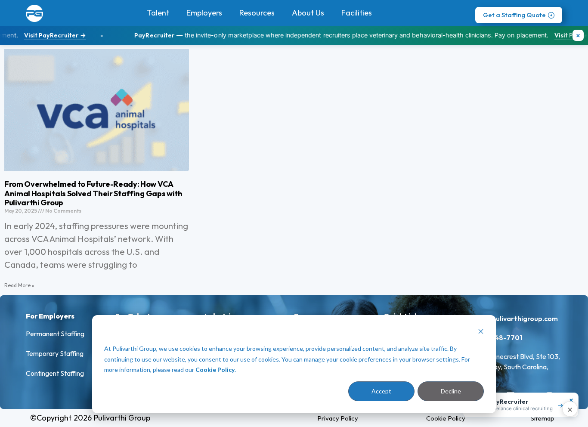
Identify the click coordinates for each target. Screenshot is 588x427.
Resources (257, 13)
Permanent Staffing (55, 333)
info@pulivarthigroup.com (515, 318)
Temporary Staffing (55, 353)
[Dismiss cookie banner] (481, 332)
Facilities (356, 13)
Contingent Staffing (55, 373)
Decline (451, 391)
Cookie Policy (215, 369)
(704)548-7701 (497, 337)
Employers (204, 13)
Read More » (19, 285)
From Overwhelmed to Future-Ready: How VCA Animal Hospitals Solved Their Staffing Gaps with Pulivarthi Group (93, 193)
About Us (308, 13)
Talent (158, 13)
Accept (381, 391)
